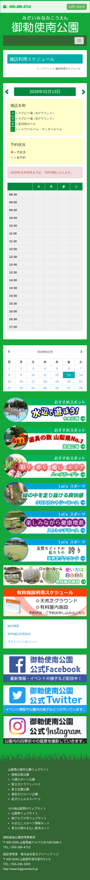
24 (33, 388)
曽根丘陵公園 (20, 774)
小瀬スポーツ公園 (23, 779)
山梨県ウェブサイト (25, 813)
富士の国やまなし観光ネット (31, 828)
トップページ (44, 68)
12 (57, 375)
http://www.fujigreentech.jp (20, 869)
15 (9, 381)
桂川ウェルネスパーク (26, 799)
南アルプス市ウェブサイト (29, 818)
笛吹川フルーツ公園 (25, 794)
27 (69, 388)
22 (9, 388)
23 (21, 388)
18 (45, 381)
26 (57, 388)
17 (33, 381)
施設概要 (13, 626)
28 (80, 388)
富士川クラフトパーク (26, 784)
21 (80, 381)
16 (21, 381)
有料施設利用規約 (19, 634)
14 (80, 375)
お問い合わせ (77, 6)
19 (57, 381)
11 (45, 375)
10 (33, 375)
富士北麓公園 (20, 789)
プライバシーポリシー (22, 641)
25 (45, 388)
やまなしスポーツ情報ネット (31, 823)
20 (69, 381)
